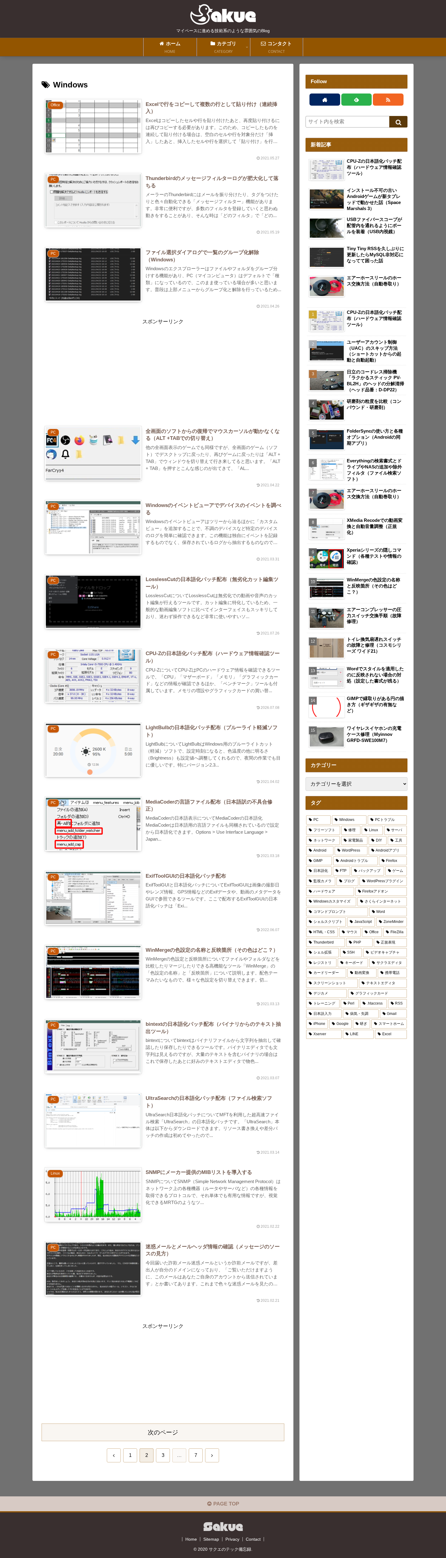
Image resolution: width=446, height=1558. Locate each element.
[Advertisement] (163, 369)
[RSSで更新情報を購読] (388, 100)
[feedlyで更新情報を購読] (356, 100)
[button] (398, 122)
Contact (253, 1539)
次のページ (163, 1432)
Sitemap (211, 1539)
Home (191, 1539)
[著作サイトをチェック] (324, 100)
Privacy (232, 1539)
